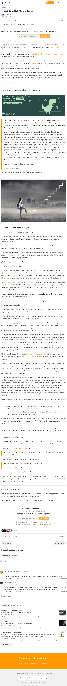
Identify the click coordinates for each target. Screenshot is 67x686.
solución (32, 128)
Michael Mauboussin (12, 282)
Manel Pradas (8, 582)
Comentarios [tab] (6, 555)
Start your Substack (27, 678)
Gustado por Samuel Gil (11, 573)
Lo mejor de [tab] (5, 605)
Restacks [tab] (14, 555)
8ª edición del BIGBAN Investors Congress (48, 54)
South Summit (6, 66)
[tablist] (9, 555)
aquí (13, 82)
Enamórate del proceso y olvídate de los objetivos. (16, 612)
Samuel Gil (9, 14)
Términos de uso (33, 522)
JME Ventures (30, 24)
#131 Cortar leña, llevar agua (12, 610)
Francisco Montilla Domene (12, 572)
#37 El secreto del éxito (19, 448)
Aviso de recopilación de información (27, 524)
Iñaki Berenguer (55, 47)
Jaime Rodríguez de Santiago (36, 354)
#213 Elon (5, 621)
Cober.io (12, 140)
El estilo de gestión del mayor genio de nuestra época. (17, 623)
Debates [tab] (18, 605)
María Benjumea (7, 50)
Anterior (8, 543)
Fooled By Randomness (42, 350)
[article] (33, 613)
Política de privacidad (44, 524)
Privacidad (30, 673)
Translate (5, 7)
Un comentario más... (6, 596)
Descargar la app (42, 678)
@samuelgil (12, 24)
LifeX (34, 63)
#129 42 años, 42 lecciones (11, 632)
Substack (24, 682)
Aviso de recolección (46, 673)
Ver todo (5, 645)
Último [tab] (13, 605)
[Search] (64, 605)
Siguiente (58, 543)
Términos (36, 673)
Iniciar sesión (60, 3)
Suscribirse (50, 3)
